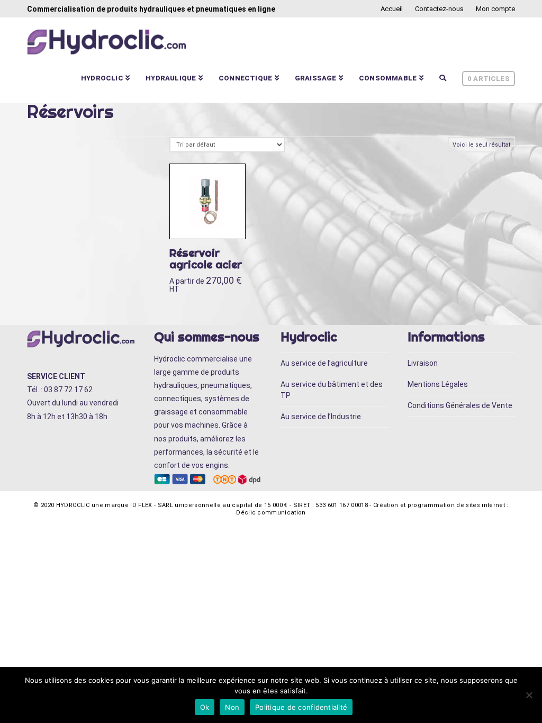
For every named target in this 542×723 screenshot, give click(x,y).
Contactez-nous (439, 9)
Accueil (392, 9)
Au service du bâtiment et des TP (332, 390)
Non (232, 707)
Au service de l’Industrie (321, 416)
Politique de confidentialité (301, 707)
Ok (205, 707)
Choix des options (214, 220)
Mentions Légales (438, 384)
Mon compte (495, 9)
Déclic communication (271, 512)
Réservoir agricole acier (205, 258)
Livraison (423, 363)
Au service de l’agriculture (324, 363)
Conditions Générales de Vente (460, 405)
